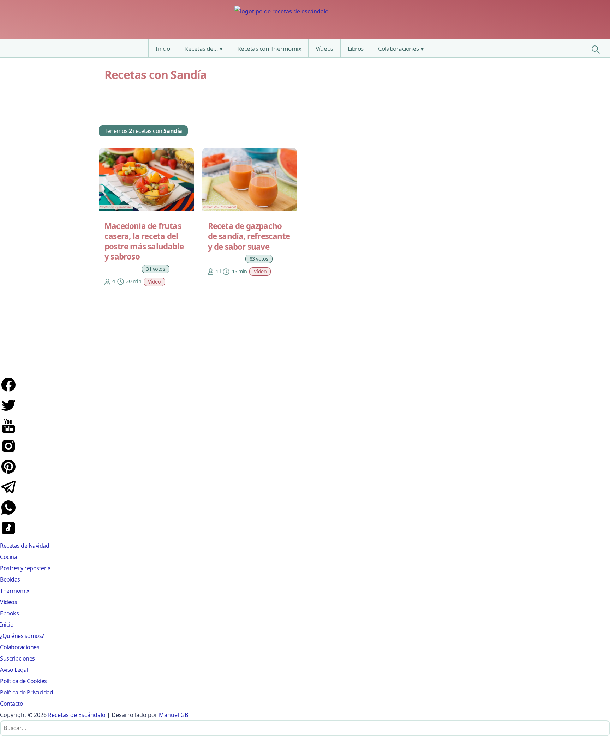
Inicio (163, 48)
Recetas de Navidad (24, 545)
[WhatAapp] (8, 514)
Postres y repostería (25, 568)
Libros (356, 48)
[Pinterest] (8, 473)
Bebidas (10, 579)
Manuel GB (173, 715)
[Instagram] (8, 452)
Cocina (8, 557)
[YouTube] (8, 432)
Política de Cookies (23, 681)
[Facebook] (8, 391)
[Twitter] (8, 411)
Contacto (11, 703)
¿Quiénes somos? (22, 636)
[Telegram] (8, 493)
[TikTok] (8, 534)
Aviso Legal (14, 670)
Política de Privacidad (26, 692)
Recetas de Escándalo (77, 715)
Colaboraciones (398, 48)
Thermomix (14, 591)
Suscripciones (17, 658)
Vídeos (324, 48)
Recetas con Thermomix (269, 48)
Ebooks (9, 613)
